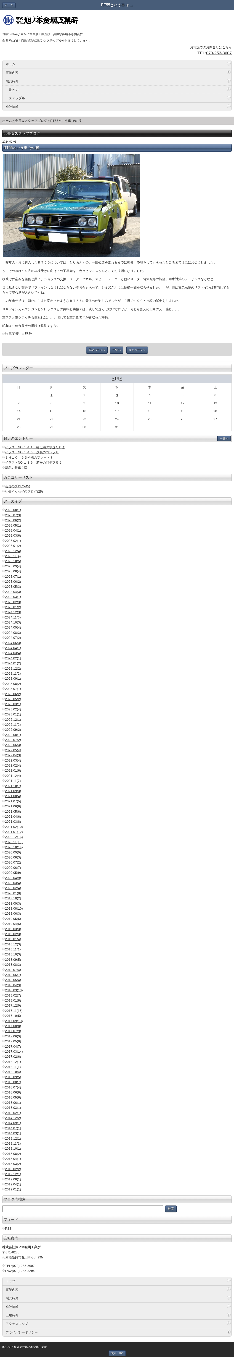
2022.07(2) (13, 740)
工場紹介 (12, 1315)
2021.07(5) (13, 801)
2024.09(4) (13, 627)
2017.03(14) (14, 1051)
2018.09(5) (13, 959)
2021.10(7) (13, 786)
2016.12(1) (13, 1062)
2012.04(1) (13, 1184)
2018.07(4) (13, 970)
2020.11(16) (14, 842)
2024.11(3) (13, 617)
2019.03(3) (13, 929)
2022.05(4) (13, 750)
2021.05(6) (13, 811)
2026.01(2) (13, 546)
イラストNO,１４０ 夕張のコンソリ (32, 452)
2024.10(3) (13, 622)
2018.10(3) (13, 954)
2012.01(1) (13, 1189)
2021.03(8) (13, 821)
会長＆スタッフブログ (31, 121)
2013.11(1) (13, 1143)
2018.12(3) (13, 944)
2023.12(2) (13, 668)
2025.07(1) (13, 576)
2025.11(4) (13, 556)
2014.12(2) (13, 1118)
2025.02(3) (13, 602)
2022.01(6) (13, 770)
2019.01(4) (13, 939)
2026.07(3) (13, 515)
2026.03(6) (13, 535)
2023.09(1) (13, 678)
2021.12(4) (13, 776)
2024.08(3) (13, 632)
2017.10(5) (13, 1016)
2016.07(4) (13, 1087)
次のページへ (137, 350)
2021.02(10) (14, 827)
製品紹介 (12, 81)
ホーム (9, 5)
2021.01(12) (14, 832)
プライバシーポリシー (22, 1332)
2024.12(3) (13, 612)
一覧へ (116, 350)
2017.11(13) (14, 1011)
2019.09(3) (13, 903)
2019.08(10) (14, 908)
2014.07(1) (13, 1128)
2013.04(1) (13, 1159)
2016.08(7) (13, 1082)
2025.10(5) (13, 561)
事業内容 (12, 72)
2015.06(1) (13, 1102)
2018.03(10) (14, 990)
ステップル (17, 98)
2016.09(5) (13, 1077)
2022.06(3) (13, 745)
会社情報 (12, 107)
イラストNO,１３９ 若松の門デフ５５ (33, 462)
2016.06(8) (13, 1092)
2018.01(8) (13, 1000)
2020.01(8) (13, 893)
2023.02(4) (13, 709)
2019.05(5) (13, 919)
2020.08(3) (13, 857)
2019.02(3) (13, 934)
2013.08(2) (13, 1154)
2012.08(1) (13, 1179)
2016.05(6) (13, 1097)
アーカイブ (13, 501)
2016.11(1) (13, 1067)
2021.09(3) (13, 791)
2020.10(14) (14, 847)
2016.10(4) (13, 1072)
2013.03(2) (13, 1164)
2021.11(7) (13, 781)
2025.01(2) (13, 607)
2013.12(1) (13, 1138)
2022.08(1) (13, 735)
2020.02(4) (13, 888)
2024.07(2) (13, 637)
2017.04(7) (13, 1046)
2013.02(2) (13, 1169)
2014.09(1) (13, 1123)
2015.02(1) (13, 1113)
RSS (8, 1228)
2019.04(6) (13, 924)
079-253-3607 (219, 53)
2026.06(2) (13, 520)
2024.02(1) (13, 658)
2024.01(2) (13, 663)
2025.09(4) (13, 566)
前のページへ (97, 350)
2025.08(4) (13, 571)
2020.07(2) (13, 862)
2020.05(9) (13, 872)
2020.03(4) (13, 883)
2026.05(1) (13, 525)
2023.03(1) (13, 704)
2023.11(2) (13, 673)
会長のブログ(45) (17, 486)
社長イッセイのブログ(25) (24, 491)
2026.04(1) (13, 530)
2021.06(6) (13, 806)
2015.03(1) (13, 1107)
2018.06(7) (13, 975)
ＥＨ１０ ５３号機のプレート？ (29, 457)
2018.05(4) (13, 980)
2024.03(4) (13, 653)
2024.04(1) (13, 648)
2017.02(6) (13, 1056)
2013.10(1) (13, 1148)
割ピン (14, 89)
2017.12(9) (13, 1005)
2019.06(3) (13, 913)
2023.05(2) (13, 699)
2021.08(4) (13, 796)
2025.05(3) (13, 586)
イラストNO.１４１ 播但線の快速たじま (35, 447)
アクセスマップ (17, 1324)
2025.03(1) (13, 597)
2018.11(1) (13, 949)
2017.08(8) (13, 1026)
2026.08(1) (13, 510)
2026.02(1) (13, 541)
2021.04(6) (13, 816)
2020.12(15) (14, 837)
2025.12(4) (13, 551)
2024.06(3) (13, 643)
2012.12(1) (13, 1174)
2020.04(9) (13, 878)
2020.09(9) (13, 852)
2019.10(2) (13, 898)
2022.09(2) (13, 729)
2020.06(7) (13, 867)
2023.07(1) (13, 689)
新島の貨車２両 (16, 468)
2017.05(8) (13, 1041)
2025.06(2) (13, 581)
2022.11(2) (13, 724)
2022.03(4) (13, 760)
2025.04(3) (13, 592)
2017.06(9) (13, 1036)
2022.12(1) (13, 719)
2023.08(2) (13, 684)
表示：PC (117, 1353)
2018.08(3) (13, 964)
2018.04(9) (13, 985)
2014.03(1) (13, 1133)
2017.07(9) (13, 1031)
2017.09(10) (14, 1021)
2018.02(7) (13, 995)
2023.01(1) (13, 714)
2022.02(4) (13, 765)
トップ (10, 1281)
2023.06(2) (13, 694)
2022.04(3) (13, 755)
